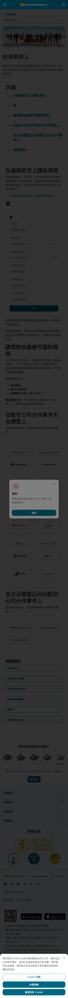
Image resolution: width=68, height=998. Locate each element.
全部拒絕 (34, 984)
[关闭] (64, 958)
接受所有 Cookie (34, 992)
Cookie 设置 (34, 976)
